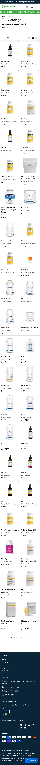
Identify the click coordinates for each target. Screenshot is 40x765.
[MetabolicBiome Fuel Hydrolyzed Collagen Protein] (10, 203)
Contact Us (5, 662)
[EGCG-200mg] (10, 350)
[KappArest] (10, 321)
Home (3, 16)
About (4, 659)
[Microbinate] (10, 83)
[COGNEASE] (10, 141)
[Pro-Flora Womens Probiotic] (10, 615)
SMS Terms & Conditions (10, 755)
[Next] (31, 637)
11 (28, 637)
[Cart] (31, 7)
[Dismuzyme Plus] (10, 234)
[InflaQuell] (10, 112)
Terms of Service (25, 755)
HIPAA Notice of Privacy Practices (24, 753)
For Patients (6, 668)
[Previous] (8, 637)
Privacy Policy (6, 753)
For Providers (6, 671)
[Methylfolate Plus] (10, 292)
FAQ (3, 665)
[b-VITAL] (10, 407)
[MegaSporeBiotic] (10, 552)
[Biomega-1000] (10, 378)
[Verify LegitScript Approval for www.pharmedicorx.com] (20, 711)
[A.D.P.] (10, 436)
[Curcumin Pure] (10, 170)
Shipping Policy (7, 760)
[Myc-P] (10, 494)
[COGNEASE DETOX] (10, 54)
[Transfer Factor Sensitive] (10, 523)
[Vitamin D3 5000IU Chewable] (10, 584)
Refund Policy (21, 758)
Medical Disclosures (8, 758)
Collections (10, 16)
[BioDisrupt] (10, 263)
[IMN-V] (10, 465)
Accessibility (18, 760)
